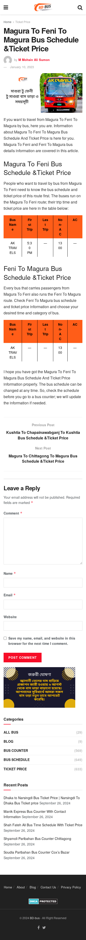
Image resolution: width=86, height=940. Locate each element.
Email (10, 595)
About (21, 887)
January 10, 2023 (22, 67)
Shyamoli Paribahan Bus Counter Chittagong (37, 838)
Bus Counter (16, 750)
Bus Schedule (17, 759)
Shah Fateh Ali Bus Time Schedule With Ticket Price (43, 824)
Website (10, 616)
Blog (8, 741)
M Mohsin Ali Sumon (34, 59)
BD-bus (35, 918)
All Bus (11, 732)
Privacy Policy (71, 887)
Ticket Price (22, 22)
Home (7, 22)
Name (10, 573)
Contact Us (48, 887)
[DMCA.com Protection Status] (43, 900)
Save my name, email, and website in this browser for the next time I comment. (41, 641)
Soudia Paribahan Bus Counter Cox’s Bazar (37, 852)
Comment (13, 513)
